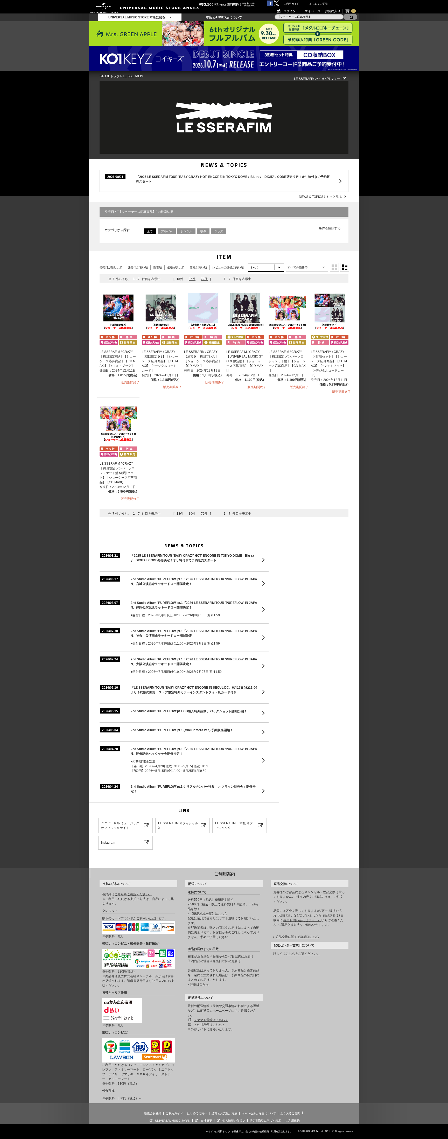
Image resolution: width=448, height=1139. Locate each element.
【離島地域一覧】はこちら (208, 914)
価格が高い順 (198, 267)
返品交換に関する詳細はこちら (297, 937)
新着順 (157, 267)
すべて (254, 267)
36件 (192, 279)
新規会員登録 (152, 1113)
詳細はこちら (199, 984)
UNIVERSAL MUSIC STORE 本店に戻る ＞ (139, 17)
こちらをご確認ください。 (133, 894)
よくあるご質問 (318, 3)
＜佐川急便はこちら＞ (209, 1024)
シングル (186, 231)
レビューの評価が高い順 (228, 267)
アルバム (166, 231)
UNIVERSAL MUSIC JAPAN (172, 1120)
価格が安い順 (175, 267)
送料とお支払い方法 (224, 1113)
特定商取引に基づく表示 (265, 1120)
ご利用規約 (292, 1120)
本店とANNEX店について (224, 17)
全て (150, 231)
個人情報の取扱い (233, 1120)
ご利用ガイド (291, 3)
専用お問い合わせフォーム (302, 920)
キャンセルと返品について (259, 1113)
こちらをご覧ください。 (303, 953)
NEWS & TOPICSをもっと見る (320, 197)
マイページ (312, 11)
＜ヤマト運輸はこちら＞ (211, 1020)
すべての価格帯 (297, 267)
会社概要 (206, 1120)
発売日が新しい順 (111, 267)
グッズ (218, 231)
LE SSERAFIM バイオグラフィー (317, 79)
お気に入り (332, 11)
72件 (204, 279)
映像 (203, 231)
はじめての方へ (197, 1113)
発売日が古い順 (138, 267)
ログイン (289, 11)
